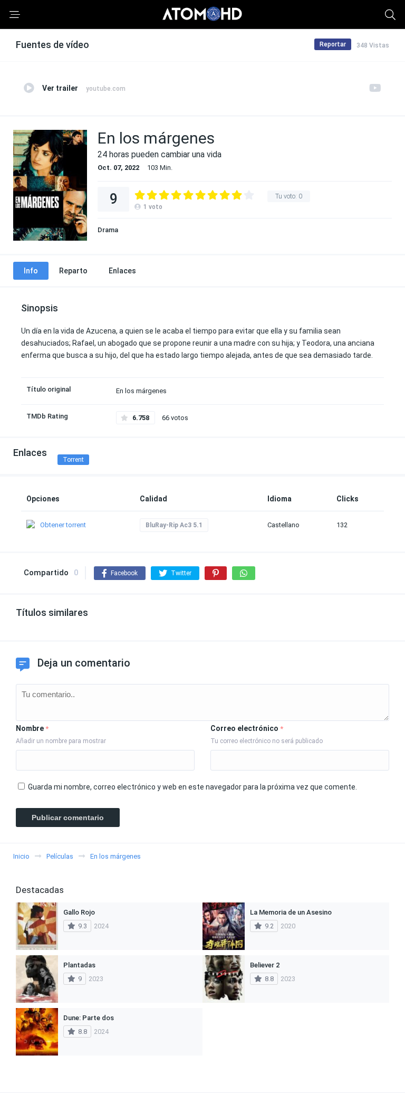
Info (31, 271)
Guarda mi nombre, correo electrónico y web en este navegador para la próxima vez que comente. (192, 787)
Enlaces (122, 271)
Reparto (73, 271)
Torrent (73, 459)
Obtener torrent (63, 525)
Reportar (333, 44)
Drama (108, 229)
